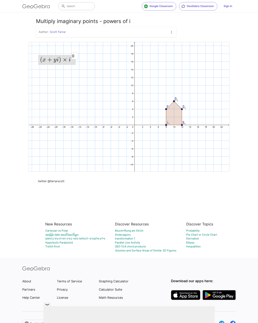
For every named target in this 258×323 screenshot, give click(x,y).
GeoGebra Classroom (200, 6)
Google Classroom (161, 6)
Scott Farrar (58, 32)
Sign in (228, 6)
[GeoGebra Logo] (36, 6)
